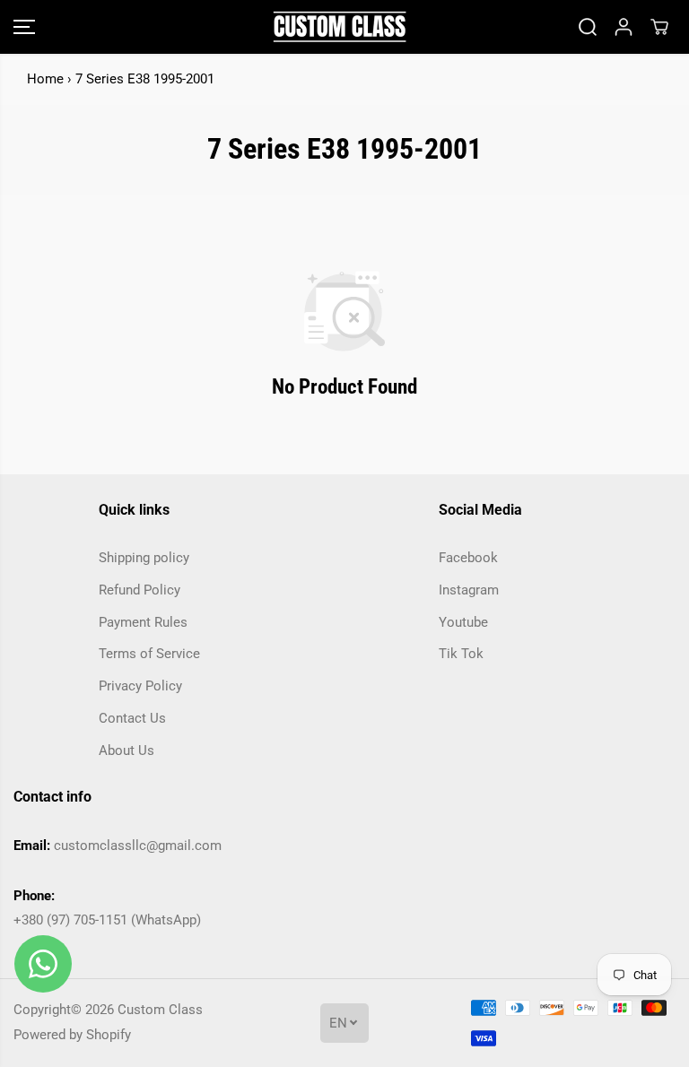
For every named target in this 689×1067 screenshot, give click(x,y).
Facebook (468, 558)
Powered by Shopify (72, 1035)
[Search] (587, 27)
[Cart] (659, 27)
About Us (126, 750)
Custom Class (160, 1010)
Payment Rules (143, 622)
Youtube (463, 622)
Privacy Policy (140, 686)
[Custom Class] (340, 27)
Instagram (469, 590)
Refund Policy (139, 590)
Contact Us (132, 718)
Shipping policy (144, 558)
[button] (24, 27)
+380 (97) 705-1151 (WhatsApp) (107, 920)
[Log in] (623, 27)
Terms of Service (149, 654)
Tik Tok (461, 654)
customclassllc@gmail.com (138, 845)
